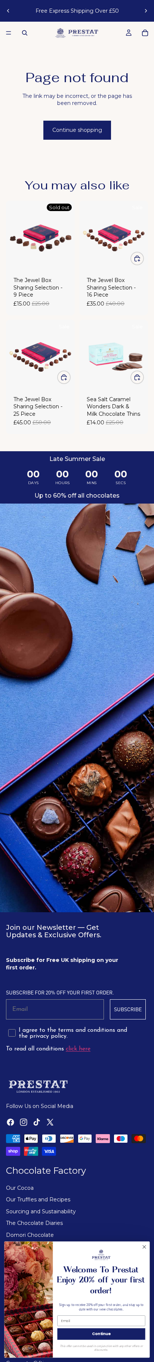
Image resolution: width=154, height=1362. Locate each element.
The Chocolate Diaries (34, 1223)
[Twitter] (50, 1122)
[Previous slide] (8, 11)
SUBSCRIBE (128, 1009)
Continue (101, 1334)
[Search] (24, 33)
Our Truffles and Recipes (38, 1199)
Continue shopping (77, 130)
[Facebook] (10, 1122)
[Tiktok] (36, 1122)
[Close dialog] (144, 1247)
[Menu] (8, 32)
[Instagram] (23, 1122)
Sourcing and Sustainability (41, 1211)
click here (78, 1049)
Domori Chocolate (30, 1235)
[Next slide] (146, 11)
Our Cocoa (20, 1188)
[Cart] (145, 33)
